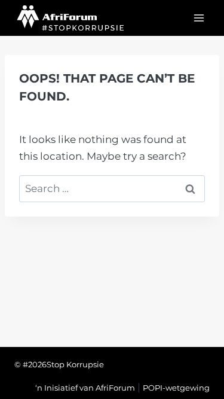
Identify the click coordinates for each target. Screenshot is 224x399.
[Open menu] (199, 17)
